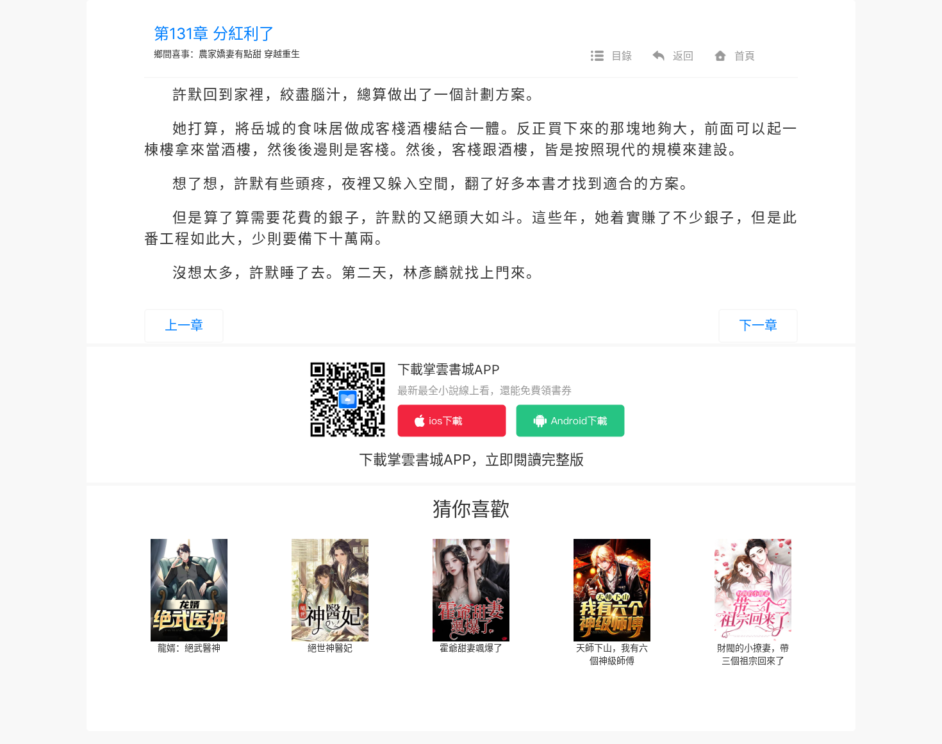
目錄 (621, 55)
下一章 (758, 325)
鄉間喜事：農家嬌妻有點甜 (209, 53)
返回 (683, 55)
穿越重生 (282, 53)
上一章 (184, 325)
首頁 (744, 55)
